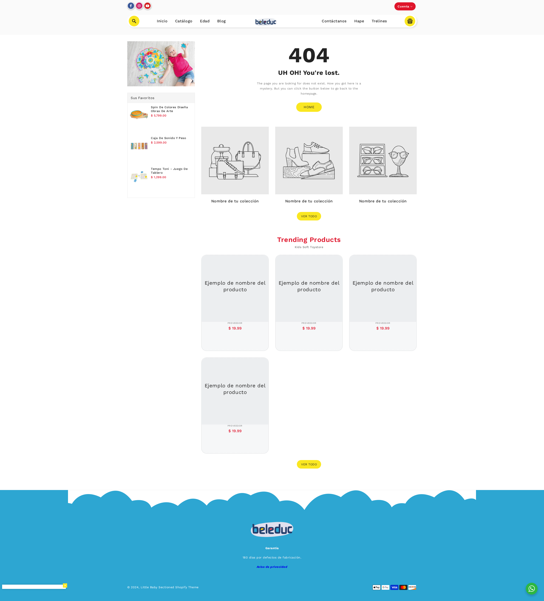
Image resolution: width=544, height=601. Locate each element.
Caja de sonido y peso (168, 138)
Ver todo (309, 216)
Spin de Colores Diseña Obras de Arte (169, 109)
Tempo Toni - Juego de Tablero (169, 170)
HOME (309, 107)
